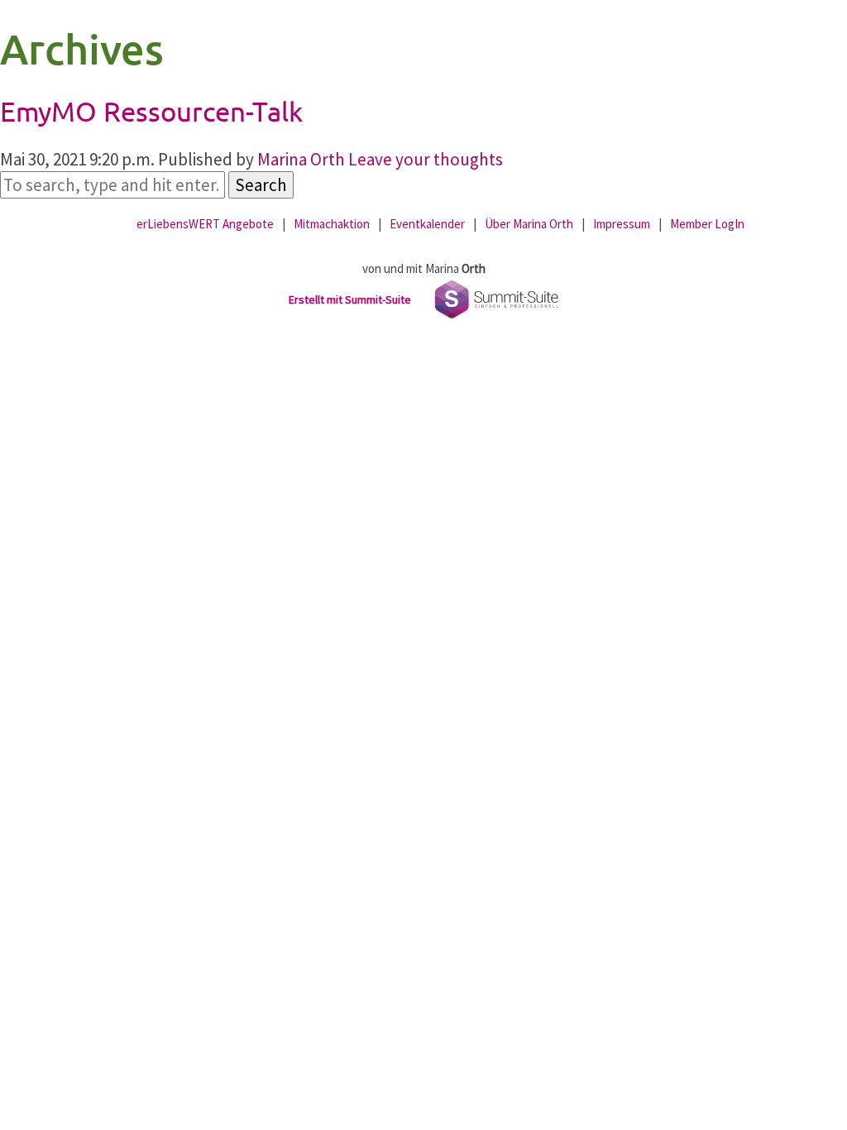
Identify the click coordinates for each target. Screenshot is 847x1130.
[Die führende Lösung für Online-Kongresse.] (496, 299)
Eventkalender (427, 224)
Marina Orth (301, 159)
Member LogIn (707, 224)
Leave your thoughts (425, 159)
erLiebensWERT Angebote (205, 224)
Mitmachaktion (332, 224)
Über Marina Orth (529, 224)
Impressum (621, 224)
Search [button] (261, 185)
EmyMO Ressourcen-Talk (151, 110)
